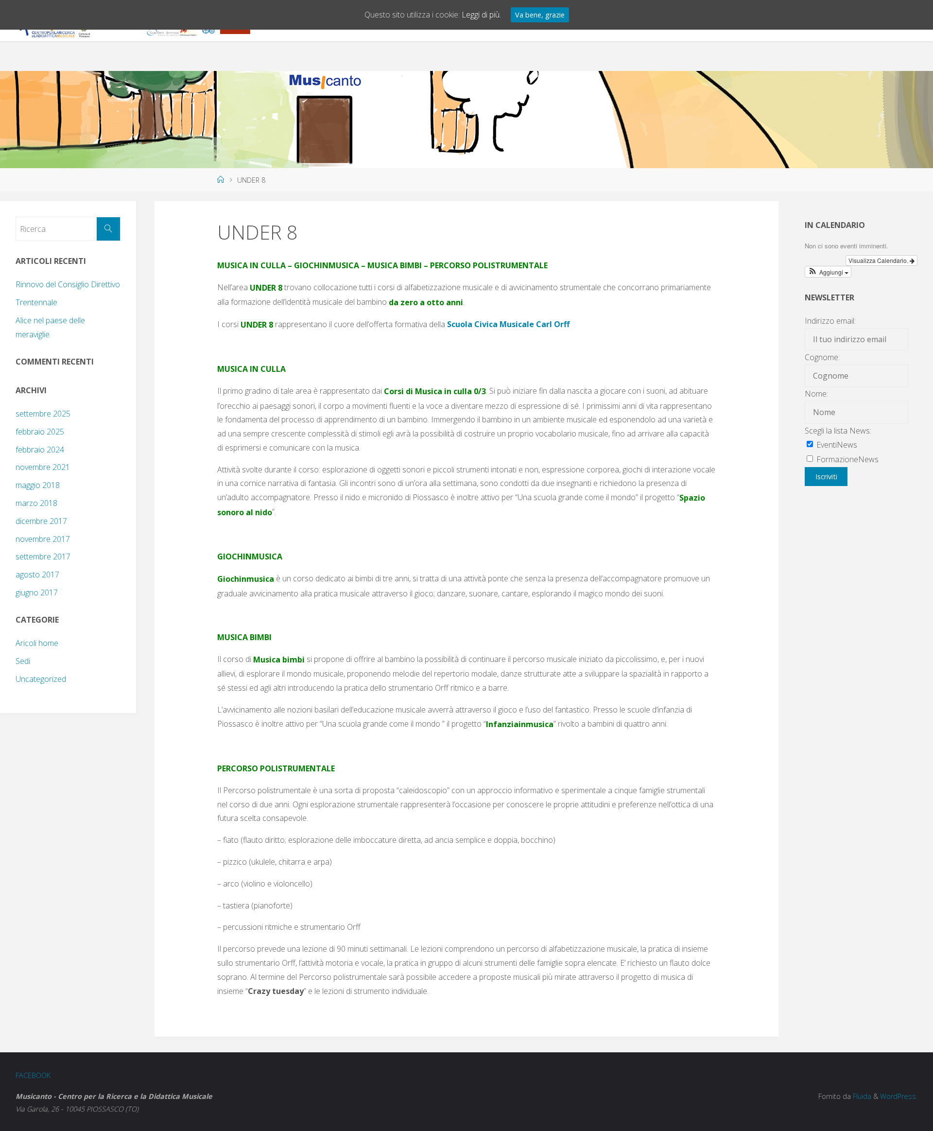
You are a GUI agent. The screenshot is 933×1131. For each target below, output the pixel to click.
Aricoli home (37, 643)
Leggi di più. (481, 14)
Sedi (23, 661)
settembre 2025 (43, 413)
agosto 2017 (37, 574)
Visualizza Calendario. (879, 260)
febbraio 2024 (40, 449)
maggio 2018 (38, 485)
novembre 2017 (43, 539)
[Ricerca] (108, 229)
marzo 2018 (36, 503)
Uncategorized (41, 679)
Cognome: (822, 357)
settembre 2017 (43, 556)
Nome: (816, 393)
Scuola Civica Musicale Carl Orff (508, 324)
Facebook (33, 1075)
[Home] (220, 179)
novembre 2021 (43, 467)
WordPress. (898, 1096)
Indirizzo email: (830, 320)
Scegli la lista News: (838, 430)
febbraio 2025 (40, 431)
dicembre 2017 (41, 521)
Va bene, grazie (540, 14)
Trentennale (36, 302)
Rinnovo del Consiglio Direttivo (68, 284)
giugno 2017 (37, 592)
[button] (828, 271)
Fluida (861, 1096)
